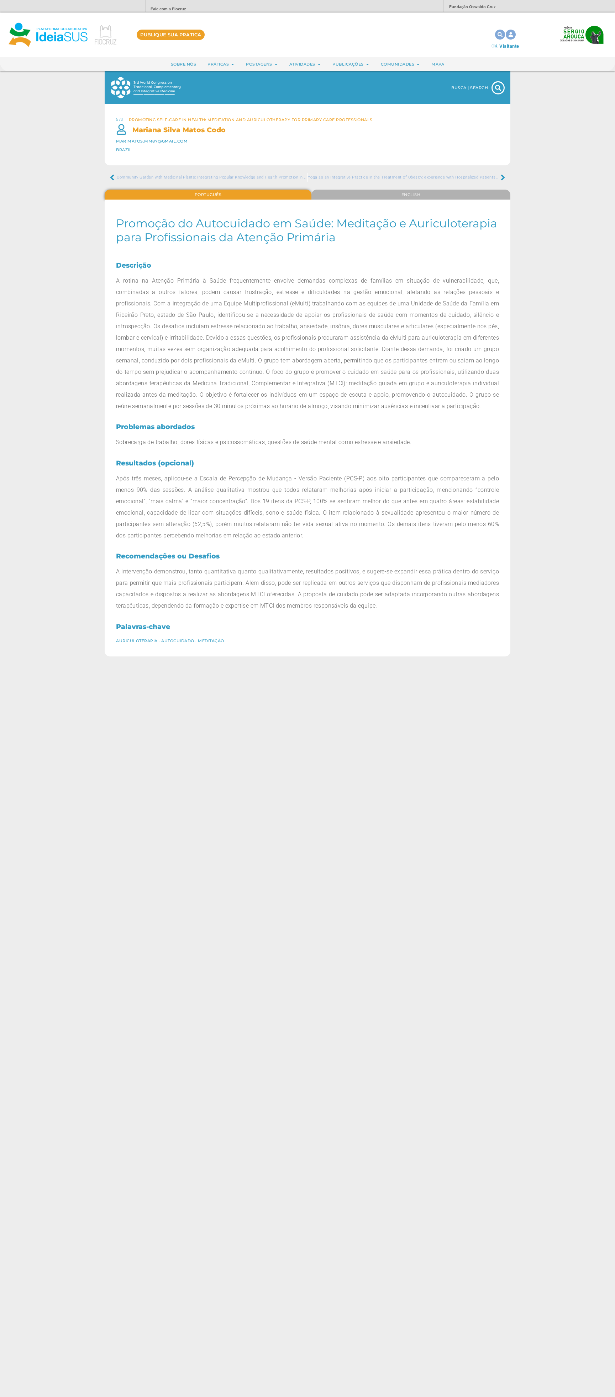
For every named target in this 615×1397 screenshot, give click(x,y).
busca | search (469, 87)
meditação (211, 640)
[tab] (208, 195)
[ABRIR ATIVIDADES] (319, 64)
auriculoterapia (137, 640)
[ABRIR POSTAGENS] (276, 64)
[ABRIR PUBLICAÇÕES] (367, 64)
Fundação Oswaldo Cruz (472, 7)
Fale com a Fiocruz (168, 9)
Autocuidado (177, 640)
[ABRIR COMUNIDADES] (418, 64)
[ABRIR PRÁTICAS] (233, 64)
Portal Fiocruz (122, 6)
